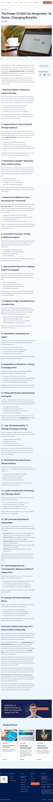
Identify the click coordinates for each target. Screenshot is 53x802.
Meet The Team (13, 780)
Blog (32, 776)
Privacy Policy (50, 799)
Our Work (26, 2)
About (16, 2)
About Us (12, 778)
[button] (16, 2)
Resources (31, 2)
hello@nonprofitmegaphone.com (47, 784)
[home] (6, 2)
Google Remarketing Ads (25, 786)
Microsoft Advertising (24, 789)
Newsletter (33, 780)
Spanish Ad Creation (24, 791)
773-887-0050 (44, 781)
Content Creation (24, 779)
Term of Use (44, 799)
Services (20, 2)
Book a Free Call (47, 2)
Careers (11, 776)
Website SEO (23, 782)
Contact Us (36, 2)
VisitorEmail (23, 784)
